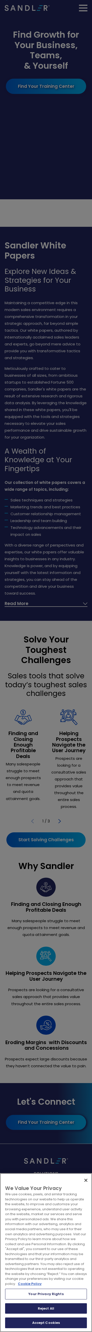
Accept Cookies (46, 1322)
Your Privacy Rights (45, 1294)
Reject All (46, 1308)
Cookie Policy (30, 1283)
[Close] (85, 1180)
